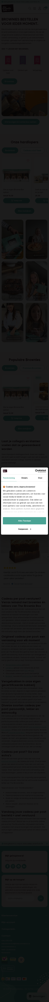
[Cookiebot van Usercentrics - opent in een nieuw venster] (35, 471)
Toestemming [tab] (9, 478)
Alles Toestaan (24, 521)
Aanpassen (23, 529)
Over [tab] (40, 478)
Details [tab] (24, 478)
